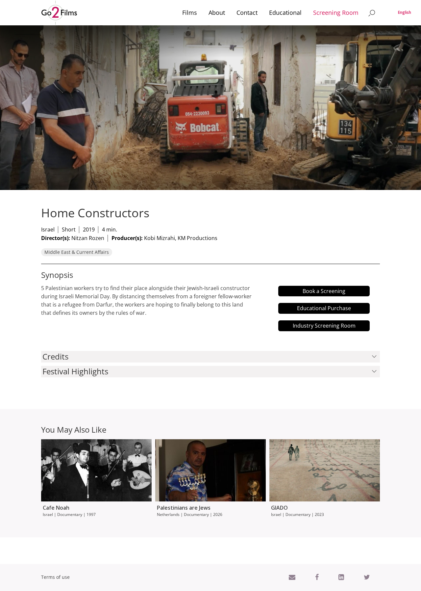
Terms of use (55, 577)
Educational (285, 12)
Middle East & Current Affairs (76, 252)
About (217, 12)
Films (189, 12)
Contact (247, 12)
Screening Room (336, 12)
